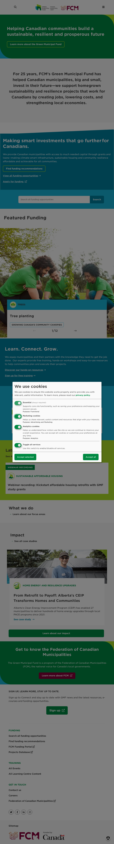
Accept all (91, 457)
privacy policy (83, 395)
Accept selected (25, 457)
